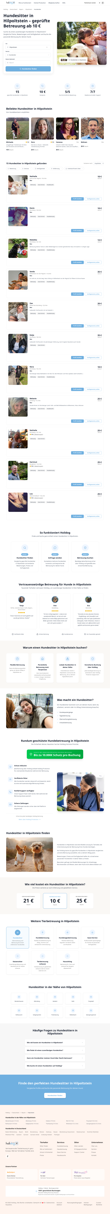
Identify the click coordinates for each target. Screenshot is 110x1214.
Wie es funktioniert (25, 3)
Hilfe (63, 3)
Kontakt (93, 1155)
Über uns (94, 1146)
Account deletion (59, 1204)
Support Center (79, 1152)
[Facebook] (8, 1156)
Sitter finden (44, 1146)
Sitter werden (78, 1146)
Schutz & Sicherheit (46, 1152)
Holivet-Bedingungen (88, 1204)
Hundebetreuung (62, 1146)
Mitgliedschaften (54, 3)
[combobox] (29, 47)
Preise (42, 1155)
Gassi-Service (61, 1152)
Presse (93, 1152)
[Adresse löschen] (47, 47)
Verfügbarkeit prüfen (93, 199)
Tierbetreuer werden (90, 3)
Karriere (94, 1149)
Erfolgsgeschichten (80, 1149)
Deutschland (13, 9)
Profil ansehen (77, 199)
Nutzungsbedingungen (74, 1203)
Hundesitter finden (29, 69)
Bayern (21, 9)
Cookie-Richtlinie (99, 1204)
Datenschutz (50, 1203)
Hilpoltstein (28, 9)
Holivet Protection (40, 3)
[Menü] (101, 3)
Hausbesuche (61, 1155)
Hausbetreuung (62, 1149)
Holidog (5, 9)
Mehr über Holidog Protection (28, 819)
